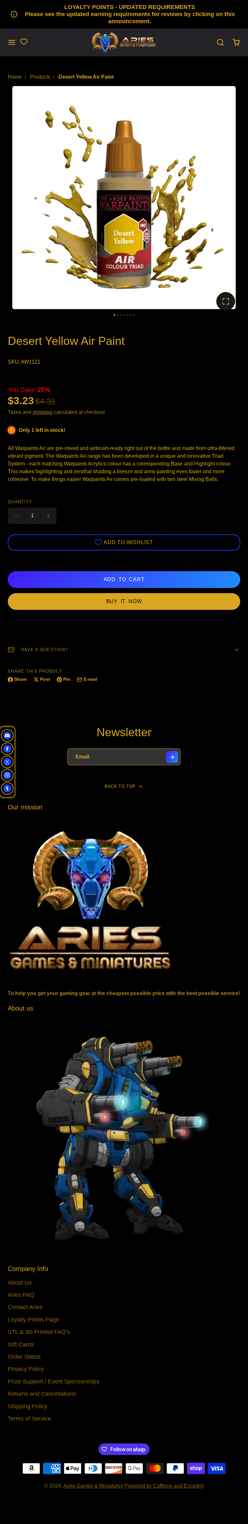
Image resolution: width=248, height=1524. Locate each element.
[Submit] (172, 757)
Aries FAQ (21, 1295)
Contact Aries (25, 1307)
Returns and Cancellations (42, 1394)
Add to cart (124, 579)
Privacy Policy (26, 1369)
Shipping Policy (27, 1406)
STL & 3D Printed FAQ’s (39, 1332)
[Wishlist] (24, 41)
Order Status (24, 1356)
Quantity (20, 501)
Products (40, 77)
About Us (20, 1282)
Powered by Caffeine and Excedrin (164, 1486)
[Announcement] (124, 14)
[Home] (124, 42)
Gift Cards (21, 1344)
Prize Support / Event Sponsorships (53, 1381)
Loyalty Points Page (33, 1319)
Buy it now (124, 601)
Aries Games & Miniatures (93, 1486)
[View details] (124, 899)
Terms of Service (29, 1418)
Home (15, 77)
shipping (42, 412)
